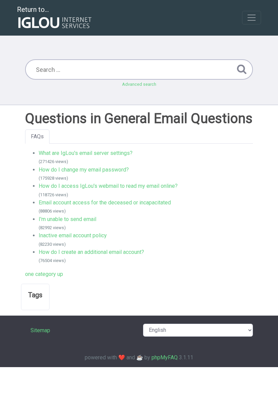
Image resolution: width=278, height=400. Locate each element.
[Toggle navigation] (251, 17)
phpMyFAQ (165, 357)
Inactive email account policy (73, 235)
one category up (44, 274)
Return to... (33, 9)
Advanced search (139, 84)
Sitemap (40, 330)
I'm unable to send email (67, 219)
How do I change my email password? (84, 169)
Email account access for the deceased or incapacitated (105, 202)
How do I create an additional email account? (91, 252)
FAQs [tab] (37, 136)
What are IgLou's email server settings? (86, 153)
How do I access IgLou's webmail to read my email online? (108, 186)
